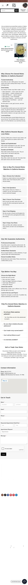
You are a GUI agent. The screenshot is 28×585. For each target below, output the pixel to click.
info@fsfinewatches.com (10, 373)
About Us (3, 513)
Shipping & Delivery (5, 520)
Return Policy (4, 521)
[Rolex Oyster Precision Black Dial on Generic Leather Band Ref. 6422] (7, 44)
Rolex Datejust (20, 59)
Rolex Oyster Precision (7, 48)
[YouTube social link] (11, 495)
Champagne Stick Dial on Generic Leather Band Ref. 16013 (20, 61)
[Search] (16, 10)
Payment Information (6, 523)
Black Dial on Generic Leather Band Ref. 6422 (7, 50)
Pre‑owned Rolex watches (7, 108)
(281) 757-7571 (8, 371)
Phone (3, 415)
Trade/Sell (3, 517)
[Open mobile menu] (2, 5)
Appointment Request (6, 429)
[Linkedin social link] (16, 495)
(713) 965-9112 (12, 487)
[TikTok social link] (5, 495)
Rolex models (18, 89)
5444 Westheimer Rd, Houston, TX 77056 (14, 374)
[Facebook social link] (8, 495)
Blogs (2, 525)
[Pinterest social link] (13, 495)
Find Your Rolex (23, 10)
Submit (3, 454)
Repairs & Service (5, 515)
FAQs (12, 547)
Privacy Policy (17, 547)
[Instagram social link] (2, 495)
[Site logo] (14, 5)
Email (2, 409)
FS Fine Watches (9, 120)
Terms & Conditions (6, 546)
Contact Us (3, 518)
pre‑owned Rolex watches (20, 29)
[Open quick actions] (24, 581)
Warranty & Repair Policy (17, 546)
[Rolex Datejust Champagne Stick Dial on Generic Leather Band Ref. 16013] (20, 50)
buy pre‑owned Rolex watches (10, 354)
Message (3, 435)
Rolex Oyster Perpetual (7, 98)
